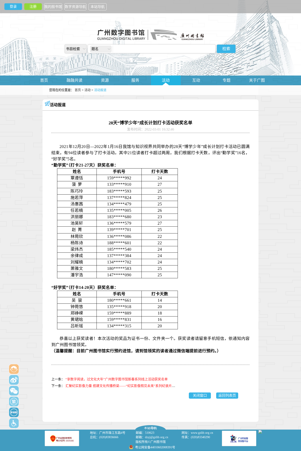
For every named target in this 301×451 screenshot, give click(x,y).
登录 (13, 6)
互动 (196, 80)
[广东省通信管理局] (62, 438)
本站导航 (98, 7)
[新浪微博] (14, 380)
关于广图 (257, 80)
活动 (166, 80)
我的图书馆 (53, 7)
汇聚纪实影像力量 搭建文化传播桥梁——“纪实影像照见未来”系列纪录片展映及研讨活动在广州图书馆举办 (143, 386)
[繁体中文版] (14, 401)
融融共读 (74, 80)
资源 (105, 80)
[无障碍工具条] (14, 423)
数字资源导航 (75, 7)
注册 (33, 6)
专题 (226, 80)
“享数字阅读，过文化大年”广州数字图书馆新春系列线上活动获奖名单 (116, 379)
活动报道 (58, 105)
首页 (44, 80)
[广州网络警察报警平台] (239, 438)
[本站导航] (150, 426)
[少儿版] (14, 369)
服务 (135, 80)
